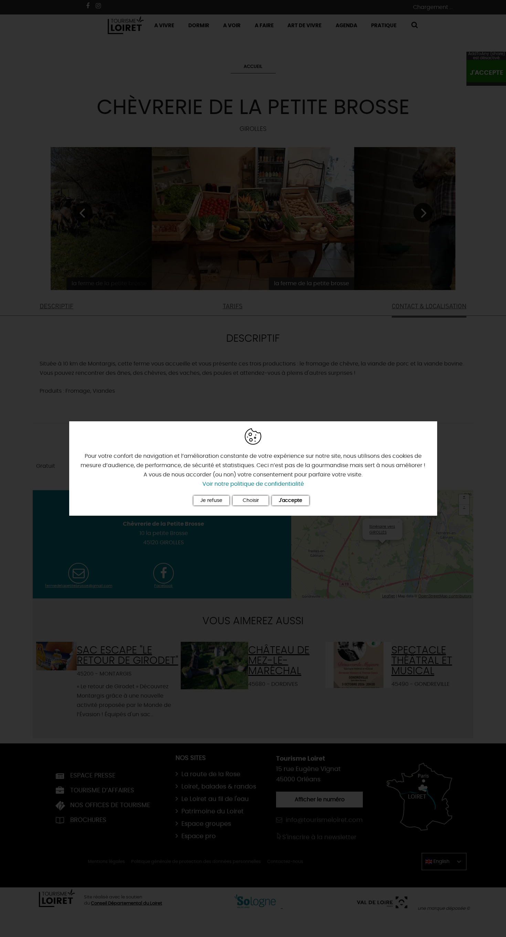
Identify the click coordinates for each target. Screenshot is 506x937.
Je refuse (211, 500)
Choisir (251, 500)
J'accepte (290, 500)
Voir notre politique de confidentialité (253, 484)
